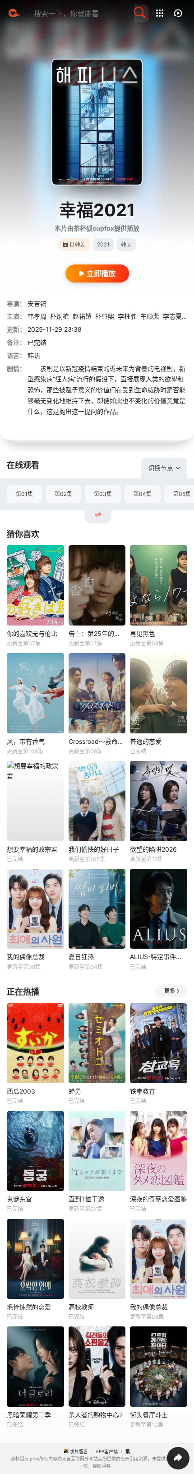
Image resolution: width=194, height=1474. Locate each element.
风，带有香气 (26, 741)
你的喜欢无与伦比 (32, 633)
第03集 (103, 494)
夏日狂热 (81, 956)
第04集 (143, 494)
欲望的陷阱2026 (153, 849)
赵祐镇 (82, 316)
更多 (169, 990)
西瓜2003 (21, 1091)
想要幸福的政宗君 (32, 849)
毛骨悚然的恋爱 (29, 1307)
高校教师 (81, 1307)
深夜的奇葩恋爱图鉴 (158, 1199)
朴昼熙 (104, 316)
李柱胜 (127, 316)
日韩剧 (77, 244)
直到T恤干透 (86, 1199)
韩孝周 (37, 316)
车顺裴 (149, 316)
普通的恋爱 (146, 741)
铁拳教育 (142, 1091)
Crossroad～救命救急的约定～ (97, 741)
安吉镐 (37, 303)
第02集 (63, 494)
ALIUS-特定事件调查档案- (158, 956)
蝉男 (75, 1091)
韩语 (34, 355)
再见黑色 (142, 633)
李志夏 (172, 316)
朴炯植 (59, 316)
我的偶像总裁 (26, 956)
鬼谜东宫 (19, 1199)
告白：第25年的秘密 (97, 633)
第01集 (24, 494)
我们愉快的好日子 (94, 849)
